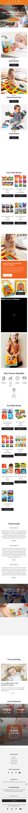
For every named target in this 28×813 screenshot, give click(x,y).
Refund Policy (14, 758)
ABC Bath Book (20, 449)
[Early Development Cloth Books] (7, 181)
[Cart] (25, 8)
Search (14, 756)
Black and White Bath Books (20, 476)
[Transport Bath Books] (7, 496)
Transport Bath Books (7, 504)
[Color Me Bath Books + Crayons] (21, 414)
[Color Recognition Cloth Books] (21, 181)
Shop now (14, 65)
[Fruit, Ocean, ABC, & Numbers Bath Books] (7, 414)
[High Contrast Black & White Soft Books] (7, 208)
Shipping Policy (14, 763)
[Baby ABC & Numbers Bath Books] (7, 469)
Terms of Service (14, 761)
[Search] (23, 8)
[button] (12, 693)
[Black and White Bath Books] (21, 469)
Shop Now (14, 19)
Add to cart (7, 195)
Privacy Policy (14, 760)
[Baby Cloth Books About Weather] (21, 208)
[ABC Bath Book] (21, 441)
